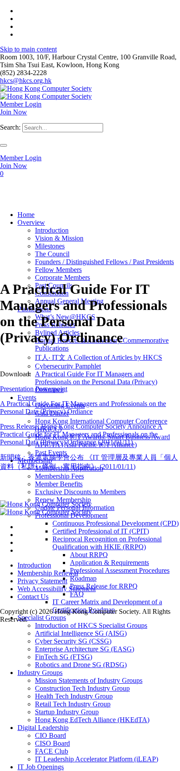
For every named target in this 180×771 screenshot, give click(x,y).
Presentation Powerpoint (33, 388)
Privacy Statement (42, 581)
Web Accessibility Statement (56, 588)
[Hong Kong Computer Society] (46, 92)
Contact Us (32, 596)
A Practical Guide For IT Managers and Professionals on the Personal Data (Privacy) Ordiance (83, 407)
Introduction (34, 565)
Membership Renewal (47, 573)
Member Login (21, 104)
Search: (10, 127)
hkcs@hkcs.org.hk (26, 80)
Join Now (13, 112)
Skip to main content (28, 49)
